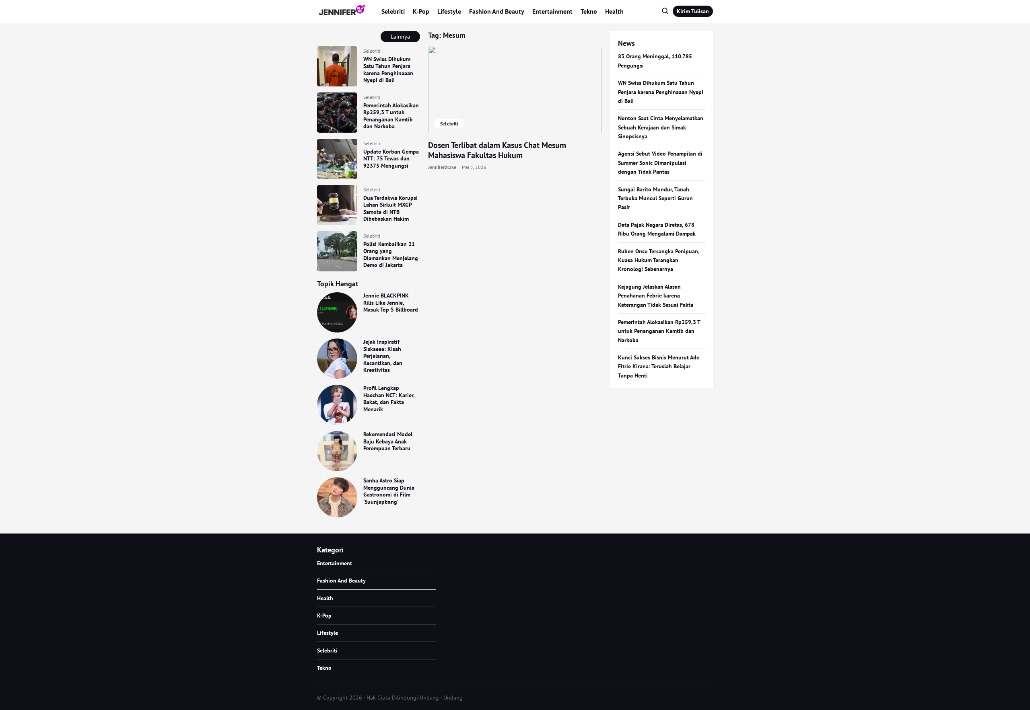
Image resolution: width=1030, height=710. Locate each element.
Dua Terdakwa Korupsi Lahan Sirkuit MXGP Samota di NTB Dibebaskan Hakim (390, 208)
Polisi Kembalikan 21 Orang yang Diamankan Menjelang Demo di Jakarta (390, 254)
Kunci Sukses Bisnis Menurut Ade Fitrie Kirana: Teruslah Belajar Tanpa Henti (658, 366)
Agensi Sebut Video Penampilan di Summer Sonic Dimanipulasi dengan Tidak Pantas (660, 162)
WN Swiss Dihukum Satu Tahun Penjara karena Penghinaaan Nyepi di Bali (388, 69)
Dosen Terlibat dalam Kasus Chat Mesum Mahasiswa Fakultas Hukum (497, 150)
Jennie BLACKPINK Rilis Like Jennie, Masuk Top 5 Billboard (390, 302)
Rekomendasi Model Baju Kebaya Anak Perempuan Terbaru (387, 441)
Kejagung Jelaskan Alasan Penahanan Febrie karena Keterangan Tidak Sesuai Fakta (655, 295)
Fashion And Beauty (496, 11)
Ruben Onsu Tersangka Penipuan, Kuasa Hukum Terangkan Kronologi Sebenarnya (658, 260)
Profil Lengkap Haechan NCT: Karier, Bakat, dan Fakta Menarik (388, 398)
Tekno (589, 11)
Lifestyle (449, 11)
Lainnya (400, 36)
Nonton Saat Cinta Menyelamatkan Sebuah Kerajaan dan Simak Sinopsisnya (660, 127)
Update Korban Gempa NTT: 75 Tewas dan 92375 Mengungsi (391, 158)
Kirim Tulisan (693, 11)
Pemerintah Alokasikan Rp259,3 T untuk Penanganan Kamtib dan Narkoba (391, 116)
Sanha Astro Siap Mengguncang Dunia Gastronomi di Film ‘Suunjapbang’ (388, 491)
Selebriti (393, 11)
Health (614, 11)
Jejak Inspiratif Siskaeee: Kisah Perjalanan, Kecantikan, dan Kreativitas (382, 355)
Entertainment (552, 11)
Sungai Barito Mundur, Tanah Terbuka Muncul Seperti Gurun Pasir (655, 198)
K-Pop (421, 11)
